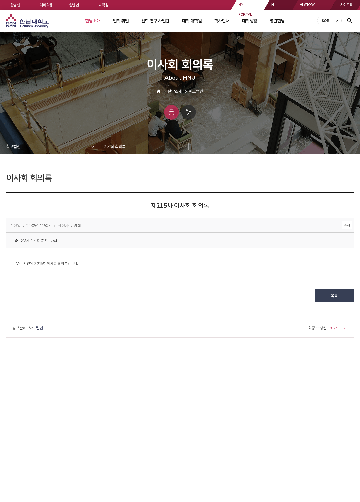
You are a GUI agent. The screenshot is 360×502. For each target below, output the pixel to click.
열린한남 (277, 21)
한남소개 (92, 21)
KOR (325, 20)
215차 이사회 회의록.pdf (39, 240)
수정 (347, 225)
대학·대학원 (192, 21)
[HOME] (159, 91)
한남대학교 (28, 21)
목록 (334, 295)
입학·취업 (121, 21)
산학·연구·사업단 (155, 21)
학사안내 (221, 21)
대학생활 (249, 21)
